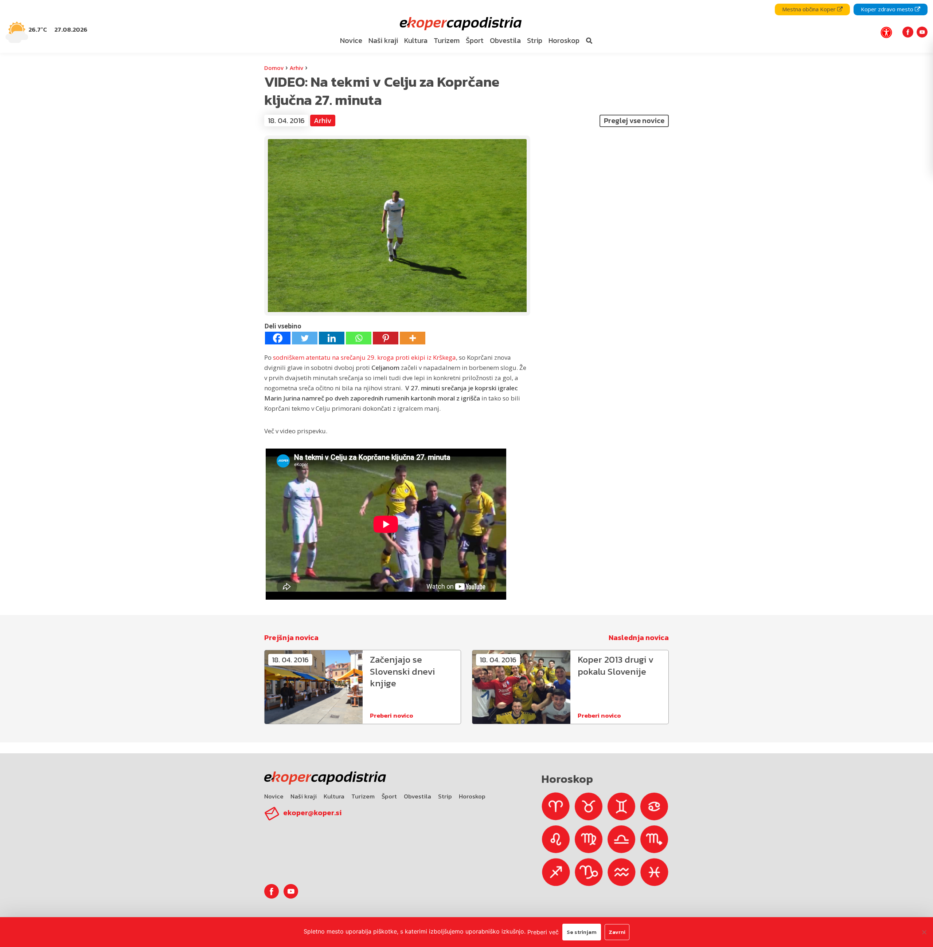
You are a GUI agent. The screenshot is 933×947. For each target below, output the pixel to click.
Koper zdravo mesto (888, 9)
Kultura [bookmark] (416, 40)
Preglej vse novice (634, 120)
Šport (389, 796)
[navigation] (466, 26)
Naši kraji (303, 796)
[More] (412, 338)
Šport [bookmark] (475, 40)
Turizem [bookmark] (447, 40)
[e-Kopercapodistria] (460, 23)
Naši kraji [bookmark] (383, 40)
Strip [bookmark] (534, 40)
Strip (445, 796)
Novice (274, 796)
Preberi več (543, 932)
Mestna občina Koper (809, 9)
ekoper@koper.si (312, 812)
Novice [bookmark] (351, 40)
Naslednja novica (639, 637)
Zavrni (617, 932)
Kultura (334, 796)
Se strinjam (582, 932)
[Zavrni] (924, 932)
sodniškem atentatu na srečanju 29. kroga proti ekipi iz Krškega (364, 357)
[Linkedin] (331, 338)
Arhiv (296, 67)
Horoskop (472, 796)
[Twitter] (304, 338)
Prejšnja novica (291, 637)
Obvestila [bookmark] (505, 40)
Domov (274, 67)
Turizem (363, 796)
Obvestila (417, 796)
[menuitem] (351, 40)
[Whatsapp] (358, 338)
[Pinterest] (385, 338)
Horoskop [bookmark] (564, 40)
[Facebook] (277, 338)
